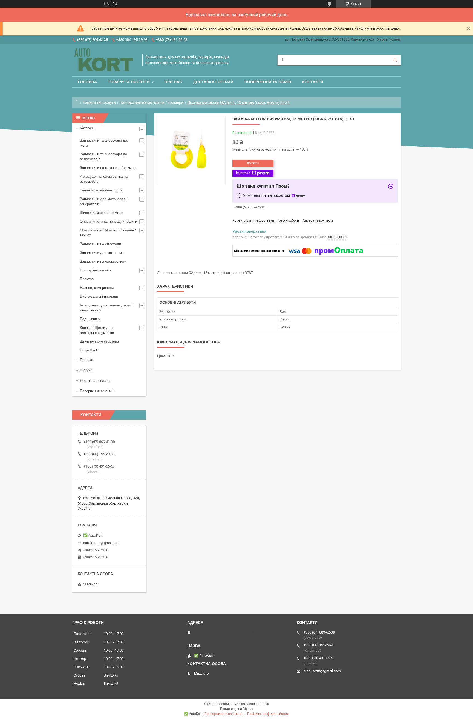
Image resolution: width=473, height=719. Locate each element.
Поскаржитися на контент (224, 714)
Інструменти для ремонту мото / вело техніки (107, 307)
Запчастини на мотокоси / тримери (151, 102)
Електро (87, 279)
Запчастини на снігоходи (100, 244)
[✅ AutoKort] (104, 60)
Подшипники (90, 319)
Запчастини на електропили (103, 261)
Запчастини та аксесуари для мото (104, 142)
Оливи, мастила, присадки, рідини (108, 221)
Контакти (312, 82)
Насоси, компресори (97, 288)
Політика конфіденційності (268, 714)
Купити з (243, 173)
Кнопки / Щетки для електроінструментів (97, 330)
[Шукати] (395, 60)
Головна (87, 82)
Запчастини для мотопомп (102, 253)
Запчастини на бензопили (101, 190)
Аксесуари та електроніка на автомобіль (104, 179)
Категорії (87, 128)
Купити (253, 163)
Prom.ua (262, 704)
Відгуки (86, 370)
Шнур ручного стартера (99, 341)
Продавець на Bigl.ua (236, 709)
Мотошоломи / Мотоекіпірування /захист (108, 232)
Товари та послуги (128, 82)
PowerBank (89, 350)
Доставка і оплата (213, 82)
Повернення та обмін (267, 82)
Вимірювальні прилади (99, 296)
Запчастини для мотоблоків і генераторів (104, 201)
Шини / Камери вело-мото (101, 213)
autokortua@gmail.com (101, 543)
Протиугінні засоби (95, 270)
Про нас (173, 82)
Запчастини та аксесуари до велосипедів (103, 156)
